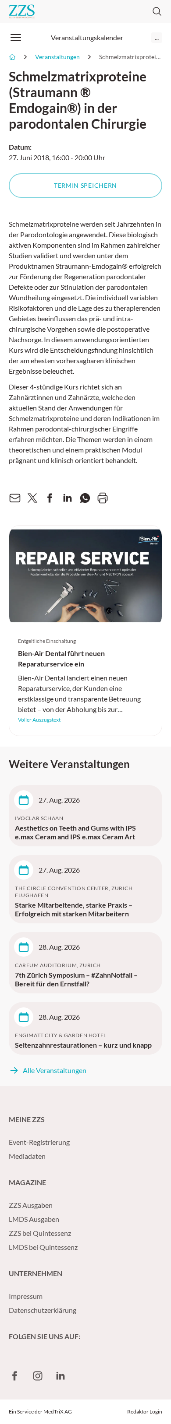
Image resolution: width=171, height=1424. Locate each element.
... (157, 37)
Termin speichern (85, 185)
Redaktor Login (144, 1411)
